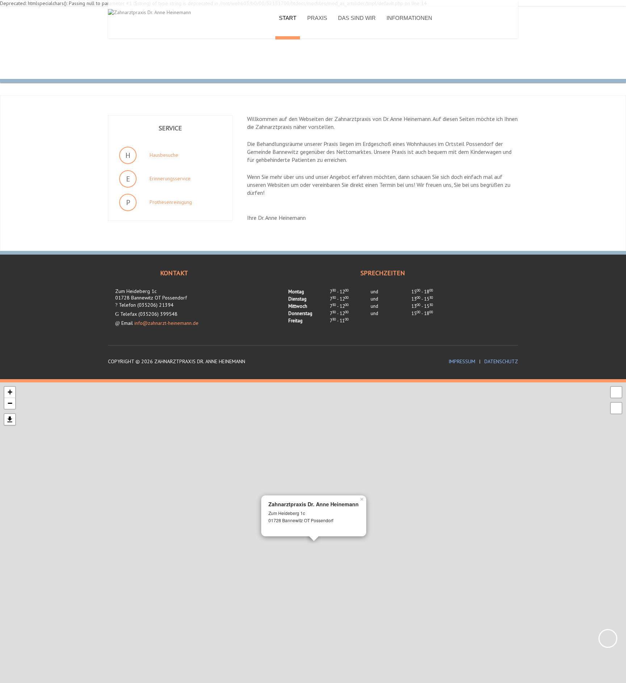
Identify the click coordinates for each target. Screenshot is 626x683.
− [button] (10, 403)
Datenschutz (501, 362)
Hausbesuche (164, 155)
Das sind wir (357, 18)
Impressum (461, 362)
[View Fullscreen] (616, 392)
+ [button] (10, 392)
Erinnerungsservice (170, 178)
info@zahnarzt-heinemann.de (166, 323)
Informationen (409, 18)
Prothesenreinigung (171, 202)
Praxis (317, 18)
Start (287, 18)
